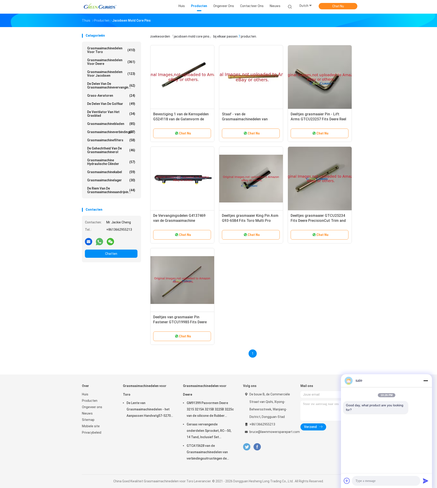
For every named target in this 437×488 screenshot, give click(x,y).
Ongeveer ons (92, 407)
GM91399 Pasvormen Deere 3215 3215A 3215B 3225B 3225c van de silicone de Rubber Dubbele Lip (210, 410)
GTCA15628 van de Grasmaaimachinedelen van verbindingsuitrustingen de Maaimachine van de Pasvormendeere (207, 453)
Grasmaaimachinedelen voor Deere (111, 62)
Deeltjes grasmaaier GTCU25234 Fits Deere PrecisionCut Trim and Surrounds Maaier (318, 220)
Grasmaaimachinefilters (111, 140)
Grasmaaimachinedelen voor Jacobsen (111, 73)
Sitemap (88, 420)
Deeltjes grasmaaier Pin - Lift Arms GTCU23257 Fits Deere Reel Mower (318, 119)
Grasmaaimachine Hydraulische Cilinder (111, 162)
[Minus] (425, 380)
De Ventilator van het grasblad (111, 113)
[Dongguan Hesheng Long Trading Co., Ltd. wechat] (110, 241)
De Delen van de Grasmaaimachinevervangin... (111, 85)
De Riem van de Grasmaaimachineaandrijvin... (111, 190)
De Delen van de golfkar (111, 104)
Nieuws (87, 413)
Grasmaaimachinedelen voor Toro (111, 50)
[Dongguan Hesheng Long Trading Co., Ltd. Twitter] (246, 447)
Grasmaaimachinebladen (111, 124)
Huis (85, 394)
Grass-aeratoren (111, 95)
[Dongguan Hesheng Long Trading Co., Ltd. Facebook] (257, 447)
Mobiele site (91, 426)
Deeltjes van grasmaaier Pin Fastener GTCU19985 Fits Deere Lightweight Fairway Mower (180, 322)
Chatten (111, 253)
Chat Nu (338, 6)
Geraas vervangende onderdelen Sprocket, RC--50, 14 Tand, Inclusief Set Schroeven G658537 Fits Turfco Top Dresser (209, 431)
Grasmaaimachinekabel (111, 172)
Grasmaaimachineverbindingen (111, 132)
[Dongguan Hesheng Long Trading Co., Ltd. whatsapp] (99, 241)
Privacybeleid (91, 432)
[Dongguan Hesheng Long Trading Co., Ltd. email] (88, 241)
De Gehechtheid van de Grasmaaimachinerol (111, 150)
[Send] (425, 481)
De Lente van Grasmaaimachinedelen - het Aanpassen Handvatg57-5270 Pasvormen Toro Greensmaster (149, 410)
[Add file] (347, 481)
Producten (89, 400)
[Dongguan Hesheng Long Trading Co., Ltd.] (100, 6)
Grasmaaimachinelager (111, 180)
